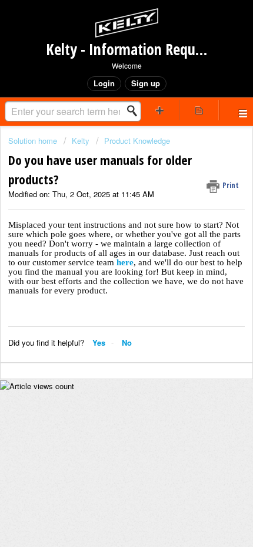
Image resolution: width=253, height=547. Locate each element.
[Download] (104, 264)
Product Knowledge (137, 140)
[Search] (135, 111)
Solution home (33, 140)
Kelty (80, 140)
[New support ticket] (159, 110)
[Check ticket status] (199, 110)
